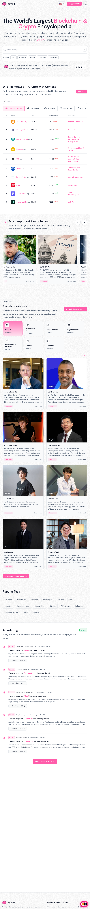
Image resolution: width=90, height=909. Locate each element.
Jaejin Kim (28, 718)
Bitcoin (32, 57)
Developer (47, 599)
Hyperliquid (21, 202)
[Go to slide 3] (86, 355)
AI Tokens (22, 57)
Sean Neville (73, 170)
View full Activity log (43, 761)
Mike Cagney (73, 195)
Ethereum (42, 57)
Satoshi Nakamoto (75, 122)
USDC (18, 169)
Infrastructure (23, 606)
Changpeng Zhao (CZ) (77, 148)
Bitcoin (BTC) (21, 122)
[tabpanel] (45, 159)
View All (80, 91)
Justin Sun (72, 185)
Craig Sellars (73, 142)
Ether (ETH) (20, 130)
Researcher (39, 606)
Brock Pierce (73, 139)
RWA (26, 612)
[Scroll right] (84, 222)
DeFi (13, 57)
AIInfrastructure (11, 612)
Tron (18, 185)
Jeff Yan (71, 202)
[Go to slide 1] (82, 355)
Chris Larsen (73, 157)
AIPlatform (65, 606)
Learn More (77, 67)
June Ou (71, 192)
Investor (8, 606)
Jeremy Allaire (74, 167)
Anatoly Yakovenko (76, 177)
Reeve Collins (73, 137)
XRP (17, 159)
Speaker (34, 599)
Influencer (79, 606)
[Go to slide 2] (84, 355)
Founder (8, 599)
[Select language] (61, 3)
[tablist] (45, 108)
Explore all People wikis (14, 576)
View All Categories (74, 309)
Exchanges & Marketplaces (25, 647)
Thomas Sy (28, 673)
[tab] (14, 108)
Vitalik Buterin (74, 130)
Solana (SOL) (21, 177)
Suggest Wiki (74, 4)
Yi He (71, 150)
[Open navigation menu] (85, 3)
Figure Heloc (21, 194)
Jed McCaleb (73, 159)
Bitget (26, 650)
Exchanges (53, 57)
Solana (36, 612)
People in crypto (21, 669)
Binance (19, 149)
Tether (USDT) (22, 139)
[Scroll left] (78, 222)
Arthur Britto (73, 161)
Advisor (61, 599)
